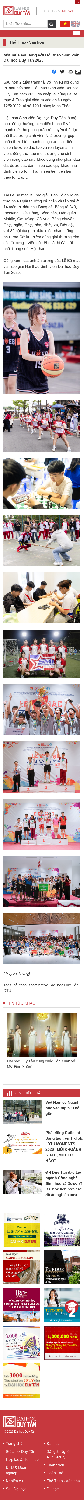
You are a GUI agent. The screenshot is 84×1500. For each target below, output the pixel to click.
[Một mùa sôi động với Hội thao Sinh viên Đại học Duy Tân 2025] (77, 73)
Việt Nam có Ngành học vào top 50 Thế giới (63, 1108)
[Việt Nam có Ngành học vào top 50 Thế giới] (23, 1112)
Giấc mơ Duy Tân (20, 1452)
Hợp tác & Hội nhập (22, 1460)
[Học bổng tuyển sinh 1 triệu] (62, 1343)
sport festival (38, 985)
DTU (7, 991)
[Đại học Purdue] (62, 1267)
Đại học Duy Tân (24, 1431)
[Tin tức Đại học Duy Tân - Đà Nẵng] (39, 10)
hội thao (20, 985)
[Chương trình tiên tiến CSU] (22, 1230)
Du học (53, 1489)
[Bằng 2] (62, 1305)
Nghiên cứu (15, 1481)
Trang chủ (14, 1444)
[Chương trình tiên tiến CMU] (22, 1267)
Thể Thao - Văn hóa (63, 1481)
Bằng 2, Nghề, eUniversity (58, 1454)
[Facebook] (54, 73)
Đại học (53, 1444)
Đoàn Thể (55, 1473)
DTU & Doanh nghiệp (17, 1470)
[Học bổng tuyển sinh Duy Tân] (22, 1380)
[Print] (70, 73)
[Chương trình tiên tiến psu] (62, 1230)
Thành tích (55, 1465)
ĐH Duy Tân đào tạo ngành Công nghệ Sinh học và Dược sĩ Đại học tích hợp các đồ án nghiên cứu (64, 1183)
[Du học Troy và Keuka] (22, 1305)
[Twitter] (62, 73)
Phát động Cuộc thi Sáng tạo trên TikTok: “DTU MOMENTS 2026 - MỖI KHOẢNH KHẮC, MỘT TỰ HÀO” (64, 1147)
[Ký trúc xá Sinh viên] (22, 1343)
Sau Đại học (16, 1489)
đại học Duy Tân (64, 985)
